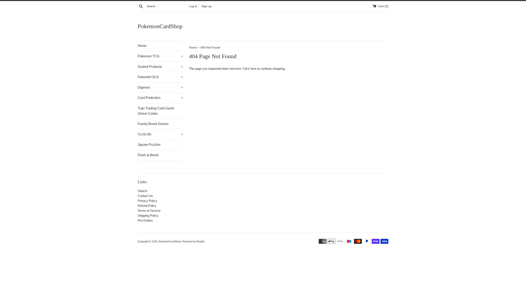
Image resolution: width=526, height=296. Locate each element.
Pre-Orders (145, 220)
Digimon (160, 87)
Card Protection (160, 97)
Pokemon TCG (160, 56)
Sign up (206, 6)
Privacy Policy (147, 200)
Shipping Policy (148, 215)
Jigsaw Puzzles (149, 144)
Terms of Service (149, 210)
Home (142, 45)
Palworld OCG (160, 77)
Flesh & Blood (148, 155)
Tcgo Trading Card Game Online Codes (156, 110)
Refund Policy (147, 205)
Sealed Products (160, 66)
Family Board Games (153, 124)
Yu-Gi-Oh (160, 134)
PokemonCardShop (160, 26)
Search (142, 191)
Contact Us (145, 196)
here (253, 68)
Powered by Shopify (193, 241)
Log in (193, 6)
